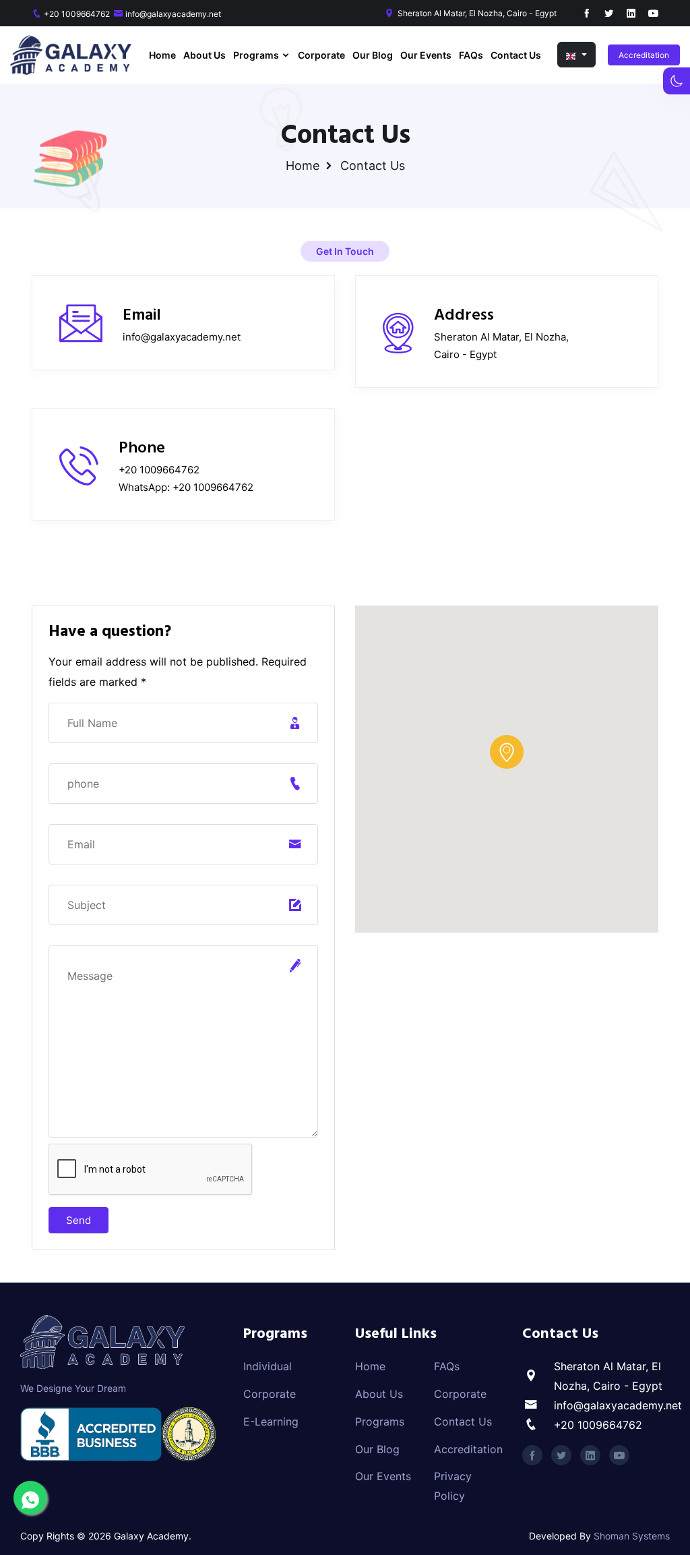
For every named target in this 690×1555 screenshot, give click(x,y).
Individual (267, 1366)
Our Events (425, 55)
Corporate (321, 55)
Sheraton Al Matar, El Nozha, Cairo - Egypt (477, 13)
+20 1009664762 (77, 14)
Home (162, 55)
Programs (257, 55)
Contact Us (516, 55)
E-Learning (271, 1421)
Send (78, 1220)
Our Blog (372, 55)
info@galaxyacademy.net (173, 14)
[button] (576, 54)
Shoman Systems (632, 1536)
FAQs (471, 55)
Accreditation (644, 55)
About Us (204, 55)
